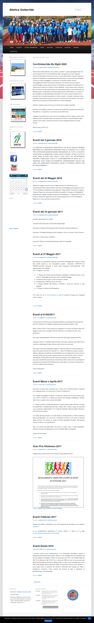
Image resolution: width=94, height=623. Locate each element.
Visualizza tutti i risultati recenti (50, 607)
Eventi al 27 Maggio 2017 (46, 254)
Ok (89, 618)
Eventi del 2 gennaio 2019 (47, 140)
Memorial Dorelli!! (54, 533)
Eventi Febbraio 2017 (44, 516)
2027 (25, 194)
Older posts (36, 582)
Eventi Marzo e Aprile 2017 (48, 381)
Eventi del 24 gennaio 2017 (48, 211)
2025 (12, 194)
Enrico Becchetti (52, 318)
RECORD (76, 47)
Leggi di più (48, 621)
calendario (36, 526)
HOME (11, 47)
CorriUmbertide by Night (54, 295)
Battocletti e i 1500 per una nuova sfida (20, 592)
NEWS (42, 47)
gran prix (55, 508)
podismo (60, 508)
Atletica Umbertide (21, 10)
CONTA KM (59, 47)
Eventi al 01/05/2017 (44, 314)
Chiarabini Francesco (53, 67)
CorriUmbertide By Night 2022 (50, 64)
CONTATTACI (13, 51)
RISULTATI (68, 47)
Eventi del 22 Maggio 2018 (47, 178)
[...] (24, 602)
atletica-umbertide (52, 143)
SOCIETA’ (19, 47)
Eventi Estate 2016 (43, 546)
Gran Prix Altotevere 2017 (47, 446)
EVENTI (40, 131)
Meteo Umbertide (13, 228)
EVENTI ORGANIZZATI (31, 47)
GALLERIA (50, 47)
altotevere (49, 508)
